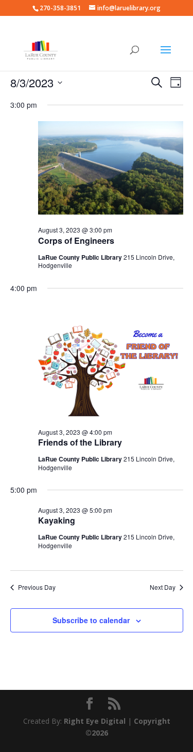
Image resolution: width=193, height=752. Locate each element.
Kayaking (56, 520)
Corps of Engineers (76, 240)
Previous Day (37, 587)
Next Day (163, 587)
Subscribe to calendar (91, 620)
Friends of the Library (80, 442)
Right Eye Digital (95, 721)
